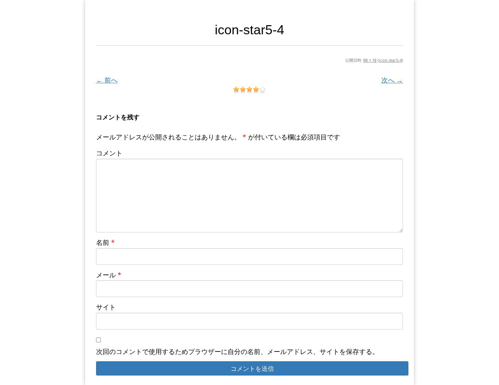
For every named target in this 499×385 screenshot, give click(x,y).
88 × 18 (370, 60)
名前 (105, 242)
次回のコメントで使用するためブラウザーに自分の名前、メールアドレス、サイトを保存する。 (237, 351)
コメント (109, 153)
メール (108, 274)
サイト (106, 307)
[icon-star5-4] (249, 89)
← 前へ (107, 80)
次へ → (392, 80)
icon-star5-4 (390, 60)
